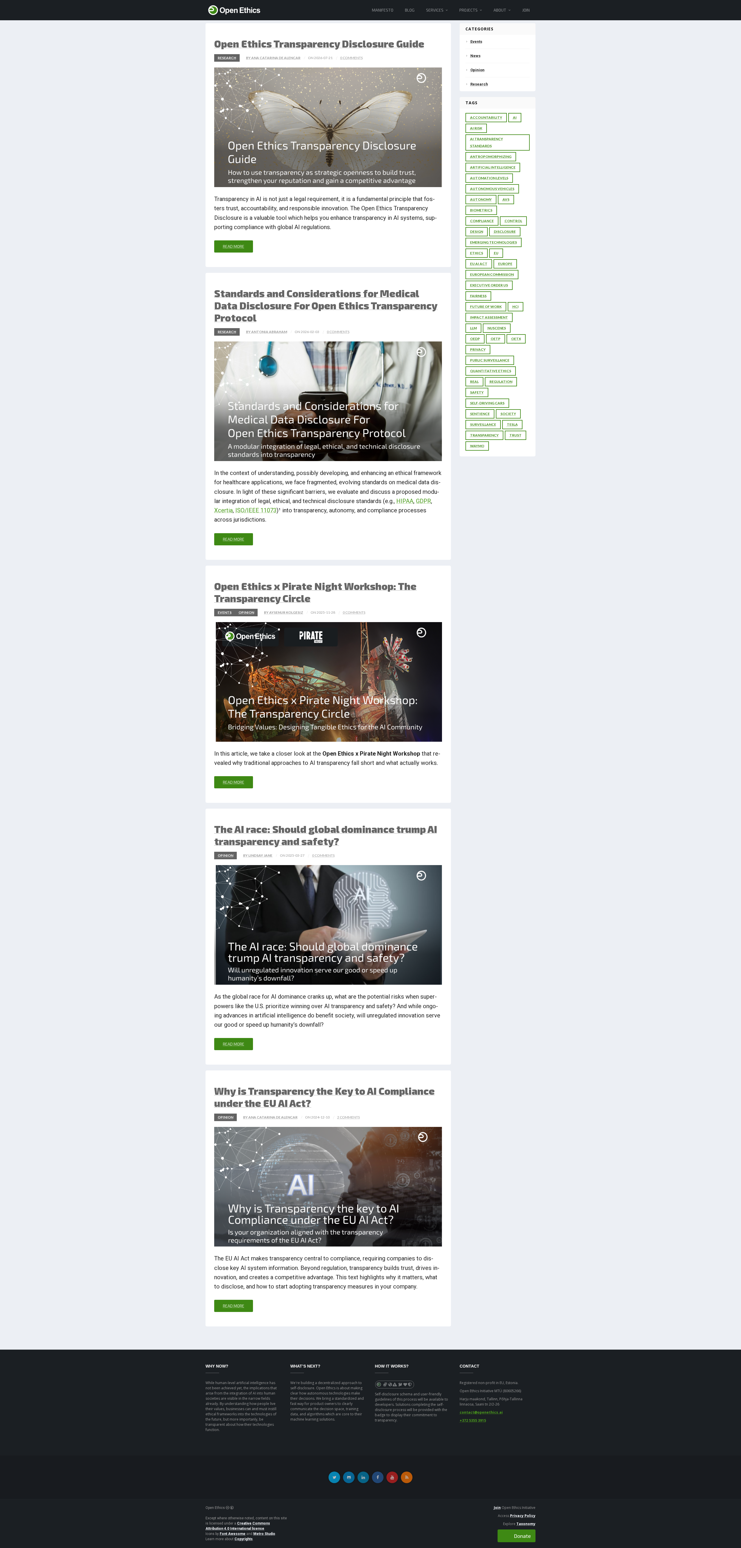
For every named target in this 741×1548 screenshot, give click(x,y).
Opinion (246, 612)
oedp (475, 339)
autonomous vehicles (492, 189)
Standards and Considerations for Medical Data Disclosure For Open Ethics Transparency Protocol (325, 305)
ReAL (474, 381)
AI (515, 117)
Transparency (484, 435)
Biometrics (481, 210)
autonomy (481, 199)
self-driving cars (487, 403)
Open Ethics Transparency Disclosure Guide (319, 44)
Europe (505, 264)
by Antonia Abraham (266, 332)
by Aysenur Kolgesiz (283, 612)
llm (473, 328)
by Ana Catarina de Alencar (273, 58)
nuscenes (496, 328)
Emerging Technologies (493, 242)
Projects (468, 10)
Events (225, 612)
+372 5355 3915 (473, 1420)
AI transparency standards (486, 142)
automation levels (489, 178)
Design (476, 231)
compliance (482, 221)
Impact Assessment (489, 317)
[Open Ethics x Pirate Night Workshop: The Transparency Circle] (328, 682)
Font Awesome (232, 1534)
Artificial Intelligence (493, 167)
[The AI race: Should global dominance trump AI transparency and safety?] (328, 925)
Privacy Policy (522, 1515)
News (475, 56)
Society (508, 414)
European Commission (492, 274)
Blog (409, 10)
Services (434, 10)
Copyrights (243, 1539)
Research (227, 58)
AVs (505, 199)
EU (496, 253)
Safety (477, 392)
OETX (516, 339)
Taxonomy (525, 1523)
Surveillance (483, 424)
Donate (522, 1536)
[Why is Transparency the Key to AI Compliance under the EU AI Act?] (328, 1187)
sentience (480, 414)
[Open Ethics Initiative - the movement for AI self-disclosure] (234, 10)
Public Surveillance (489, 360)
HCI (515, 306)
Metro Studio (264, 1534)
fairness (478, 296)
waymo (477, 446)
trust (515, 435)
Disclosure (505, 231)
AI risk (476, 128)
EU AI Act (478, 264)
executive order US (489, 285)
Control (513, 221)
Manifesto (382, 10)
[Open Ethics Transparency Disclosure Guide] (328, 127)
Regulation (500, 381)
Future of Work (486, 306)
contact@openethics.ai (481, 1412)
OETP (495, 339)
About (500, 10)
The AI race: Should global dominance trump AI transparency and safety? (325, 835)
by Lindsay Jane (257, 855)
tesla (512, 424)
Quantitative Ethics (490, 371)
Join (526, 10)
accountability (486, 117)
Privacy (478, 349)
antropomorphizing (490, 156)
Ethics (476, 253)
